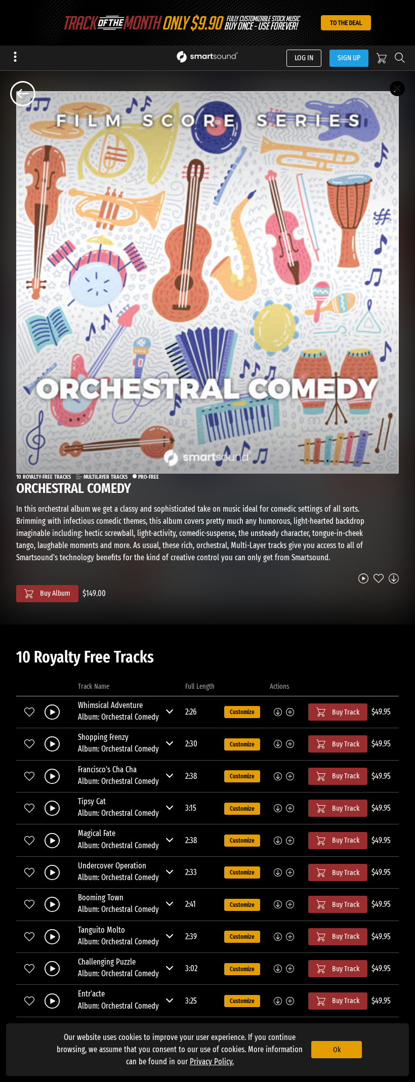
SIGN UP (349, 57)
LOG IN (304, 57)
